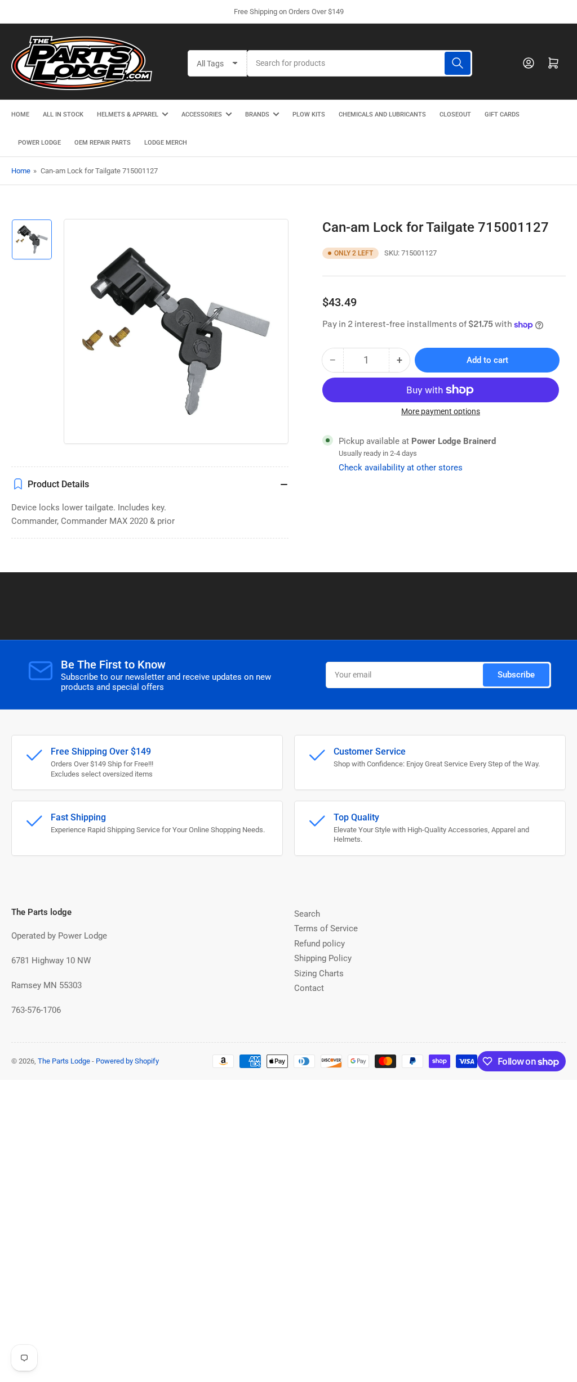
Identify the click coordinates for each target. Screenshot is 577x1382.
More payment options (440, 411)
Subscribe (516, 675)
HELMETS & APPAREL (127, 114)
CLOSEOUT (455, 114)
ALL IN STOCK (63, 114)
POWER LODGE (39, 142)
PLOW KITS (308, 114)
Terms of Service (326, 928)
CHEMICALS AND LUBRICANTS (382, 114)
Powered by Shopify (127, 1061)
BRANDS (257, 114)
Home (20, 171)
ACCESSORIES (201, 114)
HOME (20, 114)
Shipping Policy (323, 958)
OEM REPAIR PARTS (102, 142)
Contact (309, 988)
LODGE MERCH (165, 142)
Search (307, 914)
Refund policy (319, 944)
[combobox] (359, 63)
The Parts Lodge (64, 1061)
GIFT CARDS (502, 114)
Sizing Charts (319, 973)
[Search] (457, 63)
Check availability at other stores (401, 468)
